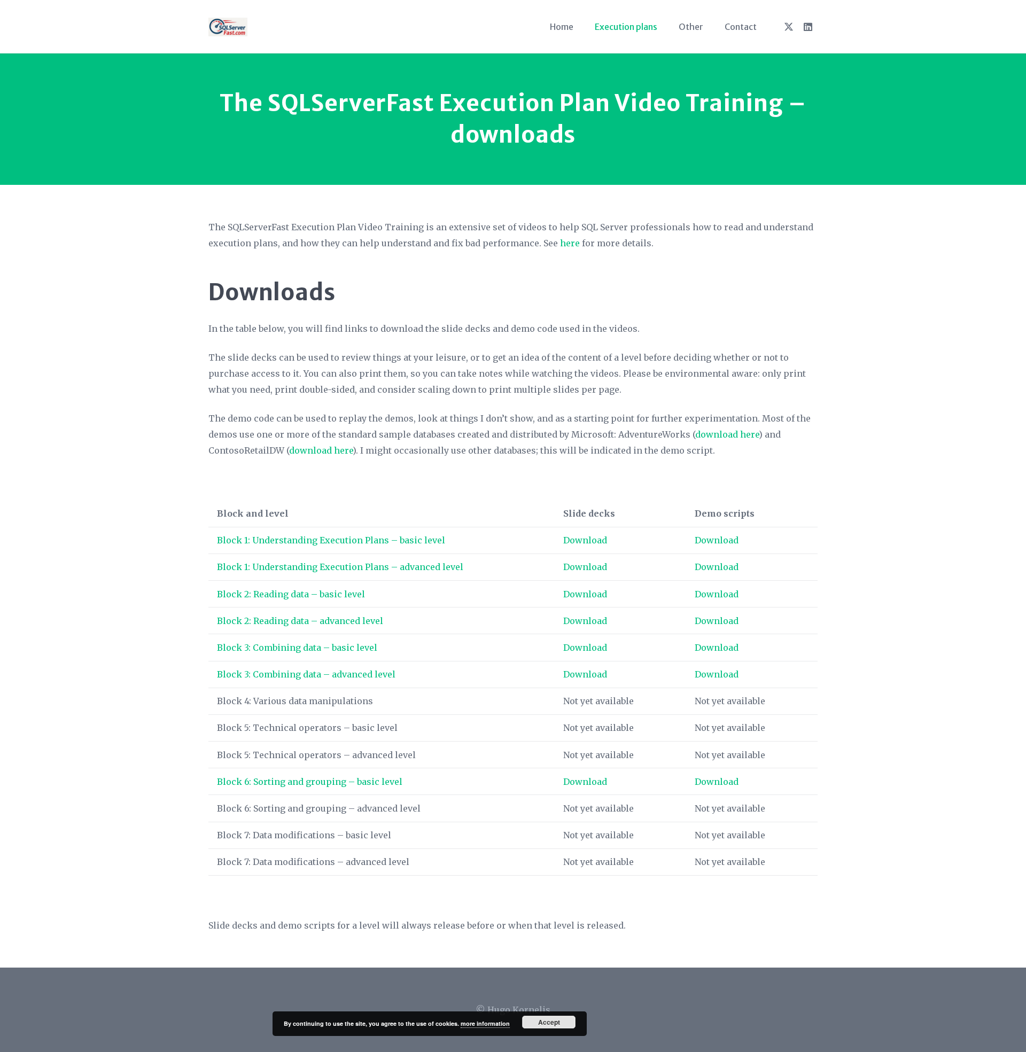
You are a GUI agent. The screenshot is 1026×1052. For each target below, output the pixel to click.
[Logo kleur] (227, 27)
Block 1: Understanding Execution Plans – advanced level (340, 567)
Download (585, 540)
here (570, 243)
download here (727, 434)
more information (485, 1023)
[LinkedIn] (808, 26)
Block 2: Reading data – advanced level (300, 620)
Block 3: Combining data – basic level (297, 647)
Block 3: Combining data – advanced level (306, 674)
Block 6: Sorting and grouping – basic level (309, 781)
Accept (549, 1022)
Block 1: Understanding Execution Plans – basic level (331, 540)
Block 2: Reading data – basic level (291, 594)
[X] (788, 26)
